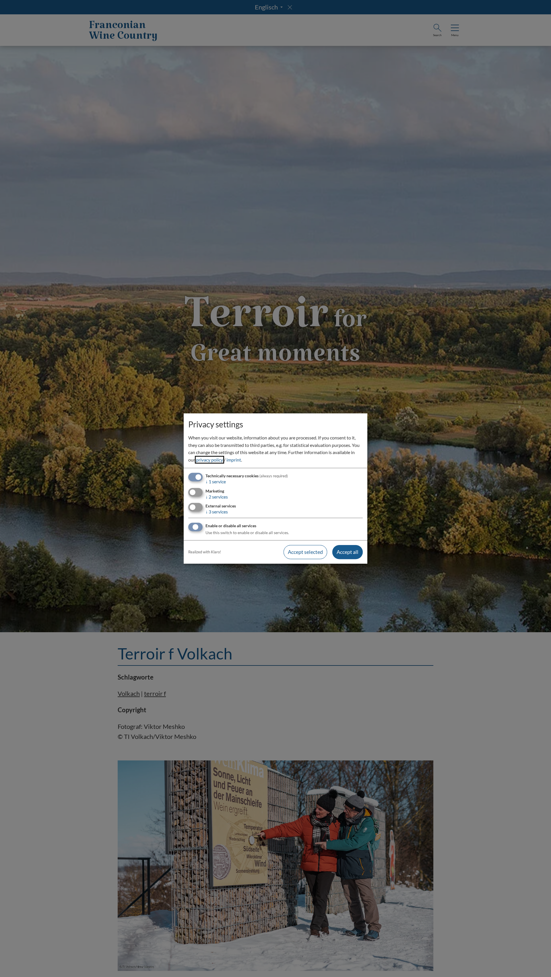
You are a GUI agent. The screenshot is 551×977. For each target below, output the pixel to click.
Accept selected (305, 552)
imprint (233, 459)
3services (216, 511)
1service (215, 481)
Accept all (347, 552)
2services (216, 496)
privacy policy (209, 459)
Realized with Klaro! (204, 552)
